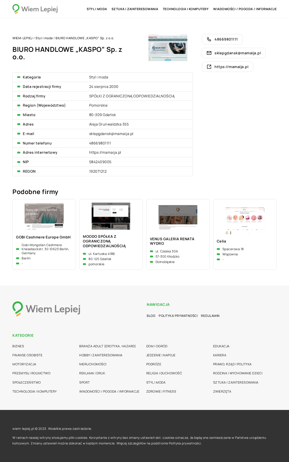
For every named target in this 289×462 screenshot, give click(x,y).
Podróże (153, 364)
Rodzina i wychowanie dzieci (238, 373)
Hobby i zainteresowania (101, 355)
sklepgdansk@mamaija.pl (111, 133)
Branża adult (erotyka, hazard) (107, 346)
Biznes (18, 346)
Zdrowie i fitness (161, 391)
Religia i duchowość (164, 373)
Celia (221, 241)
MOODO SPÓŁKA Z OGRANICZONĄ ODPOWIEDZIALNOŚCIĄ (104, 241)
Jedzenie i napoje (161, 355)
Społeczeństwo (26, 382)
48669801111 (100, 143)
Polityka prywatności (178, 315)
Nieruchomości (93, 364)
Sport (84, 382)
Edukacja (221, 346)
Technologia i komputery (186, 9)
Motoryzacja (24, 364)
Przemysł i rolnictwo (31, 373)
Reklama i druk (92, 373)
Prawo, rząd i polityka (232, 364)
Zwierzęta (222, 391)
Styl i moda (97, 9)
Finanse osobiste (27, 355)
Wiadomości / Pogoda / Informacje (245, 9)
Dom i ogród (157, 346)
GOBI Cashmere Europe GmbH (43, 237)
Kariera (219, 355)
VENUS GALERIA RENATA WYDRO (172, 241)
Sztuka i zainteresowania (135, 9)
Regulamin (210, 315)
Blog (151, 315)
